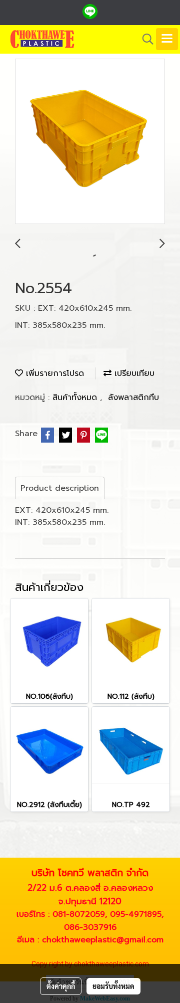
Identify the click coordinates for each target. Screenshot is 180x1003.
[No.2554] (90, 142)
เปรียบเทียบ (133, 373)
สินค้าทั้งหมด (76, 397)
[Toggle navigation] (167, 39)
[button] (144, 39)
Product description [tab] (59, 488)
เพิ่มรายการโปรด (53, 373)
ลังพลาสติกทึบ (133, 397)
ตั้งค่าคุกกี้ (60, 985)
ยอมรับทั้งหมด (113, 985)
